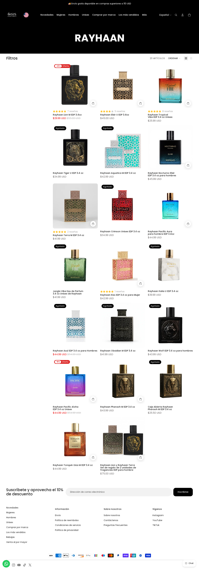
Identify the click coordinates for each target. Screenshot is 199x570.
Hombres (11, 517)
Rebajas (10, 537)
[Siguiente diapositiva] (93, 147)
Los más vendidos (15, 532)
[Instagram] (13, 565)
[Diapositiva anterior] (57, 147)
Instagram (158, 515)
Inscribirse (183, 491)
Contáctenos (111, 520)
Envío (58, 515)
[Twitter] (30, 565)
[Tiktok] (24, 565)
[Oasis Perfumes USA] (12, 15)
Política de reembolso (67, 520)
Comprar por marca (17, 527)
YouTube (157, 520)
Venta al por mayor (16, 542)
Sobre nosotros (112, 515)
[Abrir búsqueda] (176, 15)
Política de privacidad (66, 530)
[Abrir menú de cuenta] (182, 15)
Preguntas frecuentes (115, 525)
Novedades (12, 507)
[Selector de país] (26, 15)
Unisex (9, 522)
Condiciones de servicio (68, 525)
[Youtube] (19, 565)
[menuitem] (144, 15)
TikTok (156, 525)
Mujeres (10, 512)
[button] (174, 58)
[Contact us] (6, 564)
